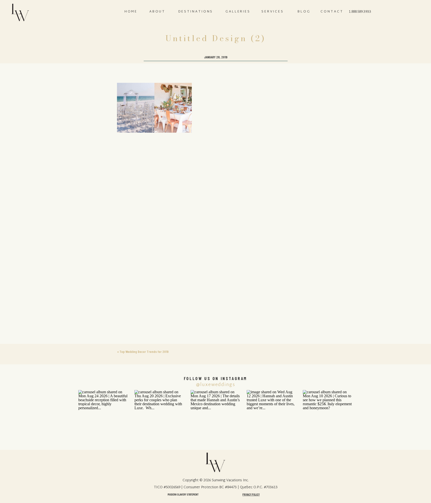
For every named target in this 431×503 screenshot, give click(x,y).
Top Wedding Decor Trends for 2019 (144, 351)
